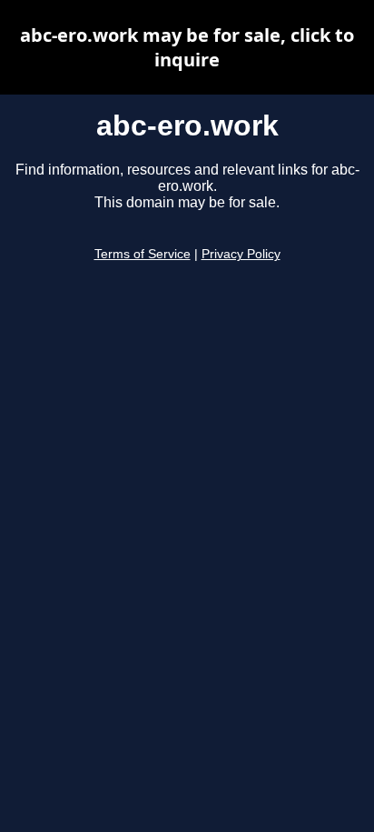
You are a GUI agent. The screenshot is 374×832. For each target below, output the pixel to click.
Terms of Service (142, 254)
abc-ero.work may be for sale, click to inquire (187, 47)
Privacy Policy (241, 254)
